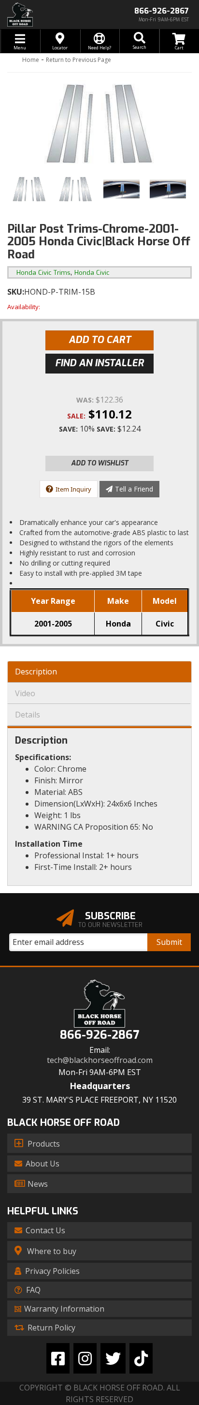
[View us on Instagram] (85, 1358)
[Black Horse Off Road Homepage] (50, 14)
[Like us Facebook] (58, 1358)
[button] (139, 41)
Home (30, 60)
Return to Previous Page (78, 60)
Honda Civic (92, 273)
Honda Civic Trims (43, 273)
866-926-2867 (99, 1035)
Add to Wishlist (99, 463)
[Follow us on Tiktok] (141, 1358)
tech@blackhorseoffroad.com (100, 1060)
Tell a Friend (134, 488)
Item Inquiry (73, 489)
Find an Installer (99, 363)
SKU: (15, 291)
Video (25, 693)
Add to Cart (100, 339)
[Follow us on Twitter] (113, 1358)
